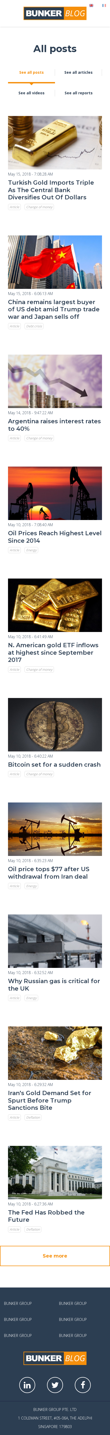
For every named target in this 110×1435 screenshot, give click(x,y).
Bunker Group (18, 1303)
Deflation (33, 1117)
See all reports (79, 92)
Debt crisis (34, 326)
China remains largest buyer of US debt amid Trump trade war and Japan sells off (54, 309)
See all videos (31, 92)
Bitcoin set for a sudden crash (54, 764)
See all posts (31, 72)
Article (14, 207)
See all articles (78, 72)
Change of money (39, 207)
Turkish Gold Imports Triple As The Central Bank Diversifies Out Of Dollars (51, 190)
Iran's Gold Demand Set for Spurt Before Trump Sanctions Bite (49, 1100)
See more (55, 1256)
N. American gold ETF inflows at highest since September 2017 (53, 653)
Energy (31, 550)
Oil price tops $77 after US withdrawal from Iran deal (48, 873)
